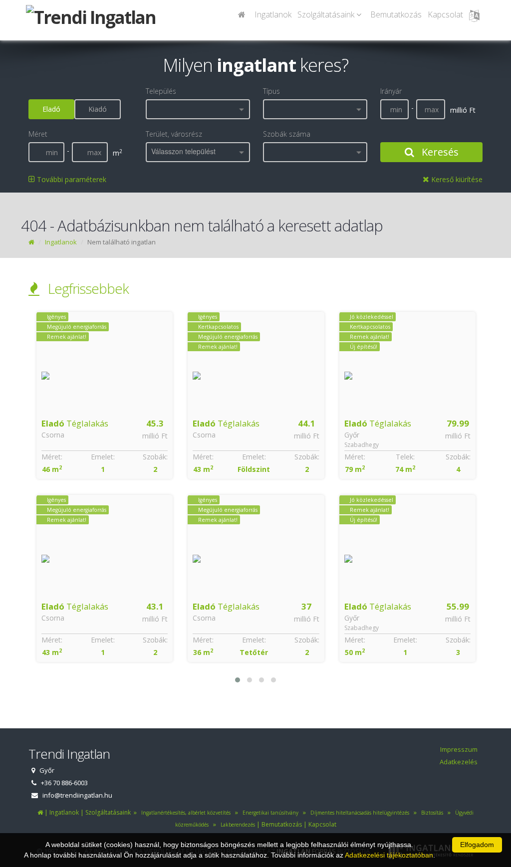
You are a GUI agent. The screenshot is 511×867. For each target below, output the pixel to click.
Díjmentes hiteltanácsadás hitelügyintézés (358, 812)
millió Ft (155, 435)
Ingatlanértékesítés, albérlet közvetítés (184, 812)
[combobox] (198, 109)
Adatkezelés (459, 761)
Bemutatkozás (396, 14)
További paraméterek (70, 179)
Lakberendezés (236, 824)
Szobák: (155, 456)
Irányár (391, 91)
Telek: (253, 456)
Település (161, 91)
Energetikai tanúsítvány (269, 812)
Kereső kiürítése (456, 179)
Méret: (51, 456)
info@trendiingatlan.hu (77, 795)
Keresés (439, 152)
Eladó (51, 109)
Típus (271, 91)
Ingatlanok (273, 14)
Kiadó (97, 109)
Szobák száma (286, 134)
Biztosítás (430, 812)
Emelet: (102, 456)
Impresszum (459, 749)
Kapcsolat (445, 14)
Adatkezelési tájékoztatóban (389, 855)
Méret (37, 134)
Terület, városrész (174, 134)
